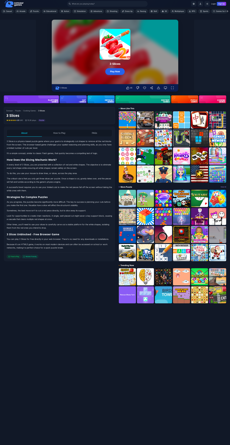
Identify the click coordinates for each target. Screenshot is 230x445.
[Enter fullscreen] (172, 87)
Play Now (115, 71)
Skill (155, 11)
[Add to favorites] (145, 87)
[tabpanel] (59, 199)
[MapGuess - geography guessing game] (193, 3)
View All (223, 187)
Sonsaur (9, 111)
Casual (9, 11)
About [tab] (24, 133)
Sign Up (221, 4)
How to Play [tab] (59, 133)
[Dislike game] (138, 87)
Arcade (22, 11)
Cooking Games (29, 111)
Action (66, 11)
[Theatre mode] (165, 87)
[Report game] (158, 87)
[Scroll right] (227, 11)
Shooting (113, 11)
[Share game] (152, 87)
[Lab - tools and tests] (200, 3)
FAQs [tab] (94, 133)
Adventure (97, 11)
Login (213, 4)
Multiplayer (179, 11)
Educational (51, 11)
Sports (205, 11)
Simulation (81, 11)
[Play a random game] (207, 3)
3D (166, 11)
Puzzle (36, 11)
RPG (193, 11)
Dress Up (128, 11)
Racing (143, 11)
